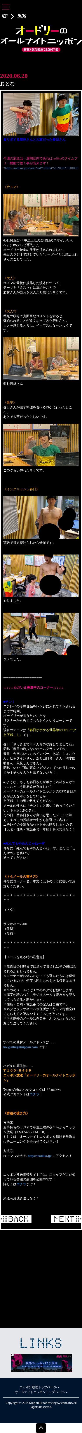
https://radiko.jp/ (39, 1155)
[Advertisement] (41, 1277)
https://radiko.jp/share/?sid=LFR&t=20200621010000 (41, 168)
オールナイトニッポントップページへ (41, 1392)
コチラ (34, 1094)
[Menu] (5, 6)
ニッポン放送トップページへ (39, 1387)
